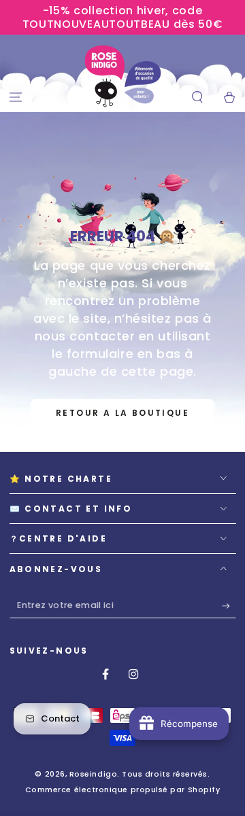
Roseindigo (93, 774)
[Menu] (16, 97)
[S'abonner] (229, 606)
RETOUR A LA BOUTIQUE (122, 413)
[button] (197, 97)
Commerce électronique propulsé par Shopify (122, 790)
